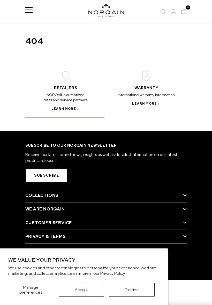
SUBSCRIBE (46, 175)
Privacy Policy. (112, 273)
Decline (132, 289)
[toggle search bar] (163, 12)
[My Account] (173, 12)
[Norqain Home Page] (106, 11)
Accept (81, 289)
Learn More (63, 109)
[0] (184, 12)
